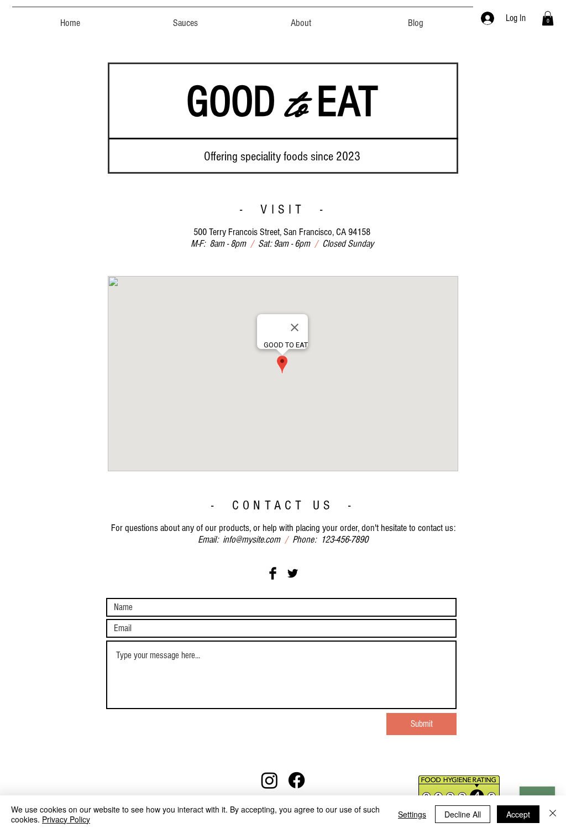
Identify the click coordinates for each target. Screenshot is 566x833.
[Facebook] (296, 780)
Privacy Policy (66, 819)
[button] (185, 18)
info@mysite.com (251, 539)
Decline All (462, 814)
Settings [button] (412, 814)
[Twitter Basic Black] (292, 573)
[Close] (552, 814)
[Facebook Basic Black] (272, 573)
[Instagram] (269, 780)
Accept (518, 814)
